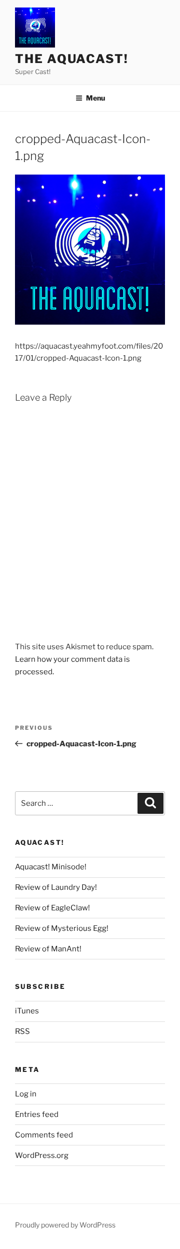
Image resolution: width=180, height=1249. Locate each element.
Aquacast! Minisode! (50, 866)
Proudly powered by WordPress (65, 1224)
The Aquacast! (71, 59)
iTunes (27, 1010)
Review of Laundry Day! (56, 887)
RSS (22, 1031)
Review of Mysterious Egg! (61, 928)
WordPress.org (41, 1155)
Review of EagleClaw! (52, 907)
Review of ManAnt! (48, 948)
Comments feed (44, 1134)
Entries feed (36, 1114)
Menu (95, 98)
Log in (25, 1093)
